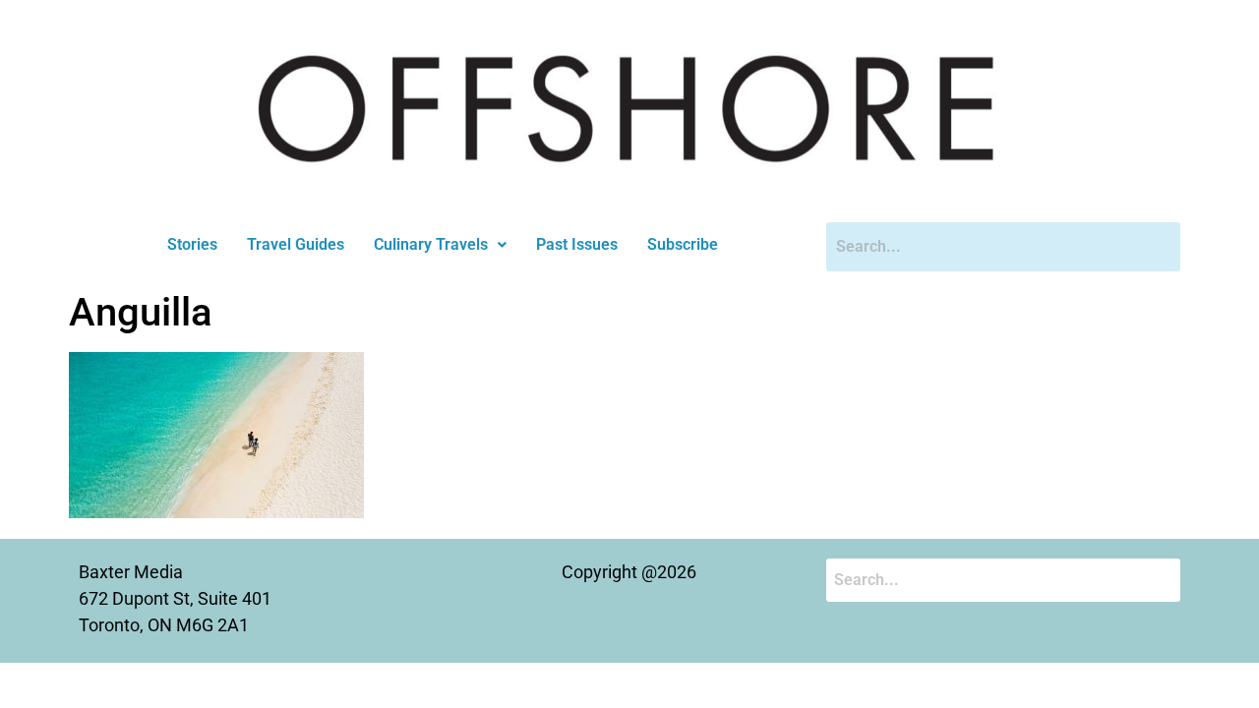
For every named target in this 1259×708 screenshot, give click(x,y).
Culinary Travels (431, 244)
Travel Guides (295, 244)
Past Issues (577, 244)
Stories (192, 244)
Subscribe (682, 244)
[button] (440, 244)
